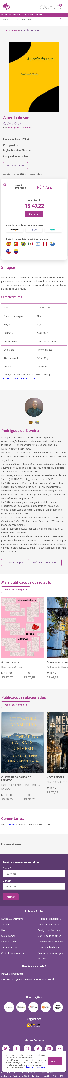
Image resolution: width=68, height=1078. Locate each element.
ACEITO (55, 1061)
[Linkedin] (49, 1048)
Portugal (13, 14)
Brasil (4, 14)
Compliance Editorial (48, 924)
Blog (3, 930)
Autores (5, 924)
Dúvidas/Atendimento (12, 918)
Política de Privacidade (34, 1067)
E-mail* (7, 880)
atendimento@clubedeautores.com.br (19, 378)
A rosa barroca (10, 662)
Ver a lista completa (15, 589)
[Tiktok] (38, 1048)
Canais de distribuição (49, 947)
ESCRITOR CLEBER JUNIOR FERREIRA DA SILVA (20, 786)
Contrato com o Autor (12, 953)
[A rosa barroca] (22, 627)
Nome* (7, 868)
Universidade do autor (49, 935)
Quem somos (8, 935)
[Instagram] (27, 1048)
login (11, 824)
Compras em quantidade (50, 941)
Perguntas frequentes (12, 973)
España (23, 14)
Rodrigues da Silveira (19, 127)
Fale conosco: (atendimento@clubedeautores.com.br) (28, 979)
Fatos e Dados (8, 941)
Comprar (34, 214)
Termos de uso (9, 947)
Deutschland (35, 14)
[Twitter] (6, 1048)
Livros (15, 30)
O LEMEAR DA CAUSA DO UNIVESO (16, 779)
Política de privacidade (49, 918)
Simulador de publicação (50, 956)
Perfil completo (16, 562)
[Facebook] (16, 1048)
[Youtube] (59, 1048)
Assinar (11, 896)
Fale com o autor (48, 562)
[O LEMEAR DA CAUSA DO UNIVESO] (22, 742)
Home (7, 30)
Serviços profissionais (49, 930)
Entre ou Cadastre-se (49, 7)
